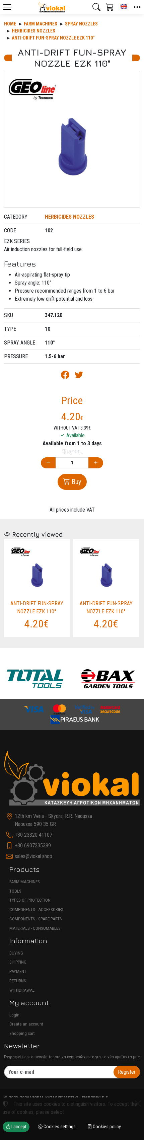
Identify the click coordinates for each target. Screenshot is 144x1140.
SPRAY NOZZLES (81, 23)
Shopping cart (22, 1033)
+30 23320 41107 (33, 835)
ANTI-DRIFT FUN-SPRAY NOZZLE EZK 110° (53, 38)
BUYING (16, 953)
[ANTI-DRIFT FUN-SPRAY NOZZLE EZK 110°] (72, 139)
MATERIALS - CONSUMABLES (35, 928)
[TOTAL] (35, 678)
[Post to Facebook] (65, 376)
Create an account (26, 1024)
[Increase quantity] (95, 462)
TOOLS (15, 891)
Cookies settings (59, 1126)
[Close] (138, 1103)
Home (10, 23)
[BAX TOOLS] (108, 678)
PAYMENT (17, 971)
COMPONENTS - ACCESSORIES (36, 909)
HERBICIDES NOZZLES (33, 30)
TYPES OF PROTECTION (30, 900)
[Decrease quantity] (48, 462)
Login (14, 1014)
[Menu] (7, 7)
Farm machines (40, 23)
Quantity (72, 451)
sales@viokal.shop (33, 856)
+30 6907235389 (33, 845)
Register (127, 1072)
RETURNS (17, 980)
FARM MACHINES (24, 881)
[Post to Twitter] (79, 376)
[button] (96, 7)
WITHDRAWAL (21, 990)
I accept (18, 1126)
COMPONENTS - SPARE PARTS (35, 918)
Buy (75, 482)
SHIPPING (17, 962)
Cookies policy (106, 1126)
